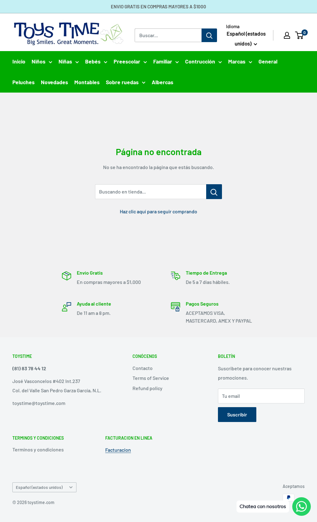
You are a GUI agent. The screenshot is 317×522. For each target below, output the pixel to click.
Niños (39, 61)
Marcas (236, 61)
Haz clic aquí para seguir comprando (158, 211)
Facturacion (118, 450)
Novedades (54, 82)
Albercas (162, 82)
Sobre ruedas (122, 82)
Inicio (18, 61)
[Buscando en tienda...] (214, 191)
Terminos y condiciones (38, 449)
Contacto (142, 368)
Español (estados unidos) (39, 487)
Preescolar (127, 61)
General (267, 61)
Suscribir (237, 414)
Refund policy (147, 388)
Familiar (162, 61)
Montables (87, 82)
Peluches (23, 82)
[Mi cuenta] (287, 35)
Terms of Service (150, 378)
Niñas (65, 61)
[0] (299, 35)
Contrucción (200, 61)
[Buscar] (209, 35)
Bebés (93, 61)
